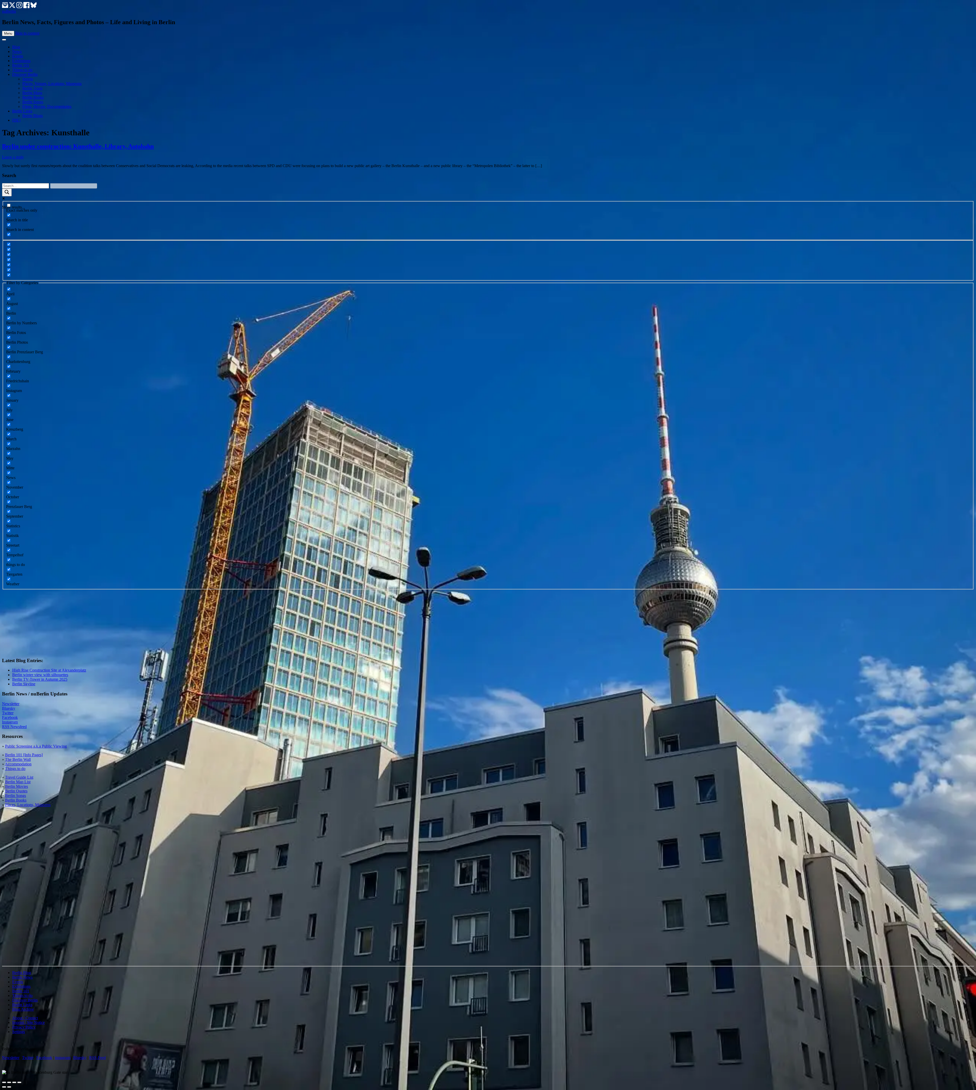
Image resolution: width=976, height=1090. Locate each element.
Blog (16, 47)
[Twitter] (12, 7)
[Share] (9, 1082)
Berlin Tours (32, 88)
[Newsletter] (5, 7)
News (17, 51)
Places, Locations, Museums (28, 805)
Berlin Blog (21, 972)
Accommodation (18, 764)
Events (17, 56)
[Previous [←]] (4, 1087)
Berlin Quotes (16, 791)
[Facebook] (26, 7)
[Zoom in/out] (19, 1082)
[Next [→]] (9, 1087)
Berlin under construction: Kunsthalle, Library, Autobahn (78, 146)
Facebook (10, 717)
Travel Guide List (19, 777)
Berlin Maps (32, 93)
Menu (8, 33)
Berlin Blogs (32, 115)
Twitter (7, 713)
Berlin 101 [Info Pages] (24, 755)
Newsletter (10, 704)
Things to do (22, 70)
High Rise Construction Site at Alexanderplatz (49, 670)
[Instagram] (19, 7)
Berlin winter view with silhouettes (40, 675)
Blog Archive (23, 1009)
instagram (62, 1057)
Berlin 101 (20, 65)
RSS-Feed (97, 1057)
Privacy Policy (24, 1027)
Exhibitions (21, 61)
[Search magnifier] (7, 192)
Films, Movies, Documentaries (46, 106)
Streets (27, 79)
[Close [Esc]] (4, 1082)
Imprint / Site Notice (28, 1022)
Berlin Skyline (23, 684)
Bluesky (8, 708)
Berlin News (22, 977)
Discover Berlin (25, 74)
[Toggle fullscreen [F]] (14, 1082)
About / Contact (25, 1018)
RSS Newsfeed (14, 726)
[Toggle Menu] (4, 39)
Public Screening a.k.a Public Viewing (36, 746)
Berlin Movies (16, 786)
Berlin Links (22, 111)
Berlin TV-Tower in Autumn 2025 (39, 679)
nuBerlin (9, 11)
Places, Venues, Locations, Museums (52, 83)
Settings (18, 1031)
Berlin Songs (32, 102)
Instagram (10, 722)
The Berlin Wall (18, 759)
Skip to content (27, 33)
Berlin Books (33, 97)
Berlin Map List (17, 782)
